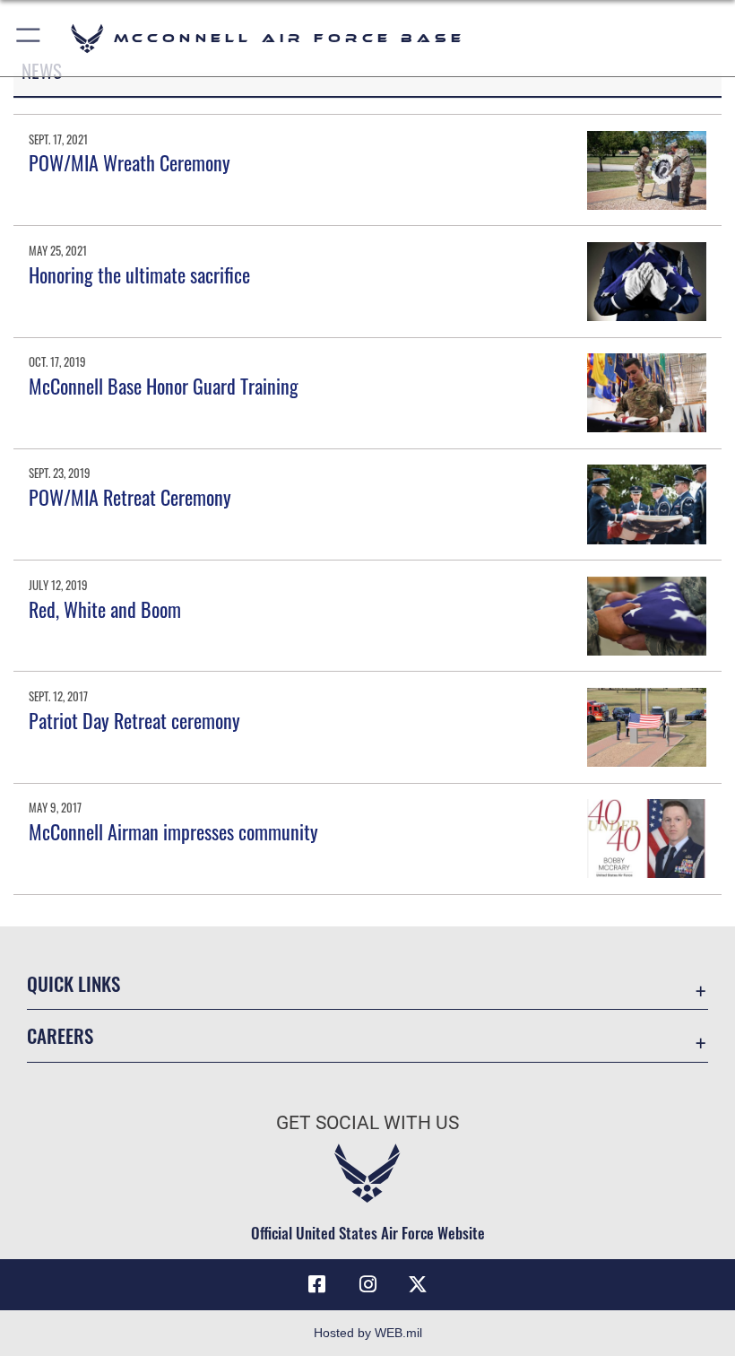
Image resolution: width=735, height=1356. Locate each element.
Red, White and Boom (105, 609)
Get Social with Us (367, 1123)
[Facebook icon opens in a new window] (317, 1284)
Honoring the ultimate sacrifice (139, 274)
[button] (29, 38)
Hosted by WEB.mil (368, 1333)
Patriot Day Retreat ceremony (134, 720)
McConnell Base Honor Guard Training (163, 385)
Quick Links (73, 983)
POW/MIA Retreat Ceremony (130, 496)
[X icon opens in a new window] (417, 1284)
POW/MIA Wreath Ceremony (129, 162)
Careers (60, 1035)
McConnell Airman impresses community (173, 831)
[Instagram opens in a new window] (367, 1284)
